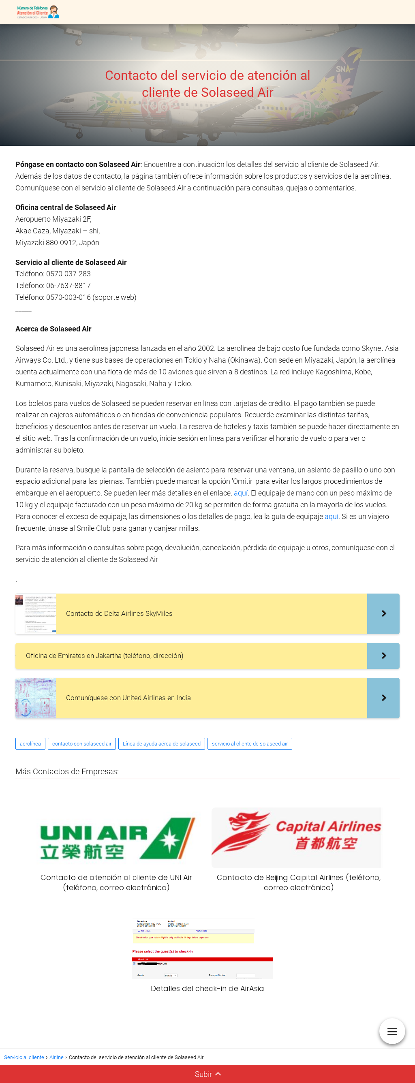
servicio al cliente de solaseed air (250, 744)
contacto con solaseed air (81, 744)
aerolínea (30, 744)
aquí (241, 493)
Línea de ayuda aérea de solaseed (162, 744)
